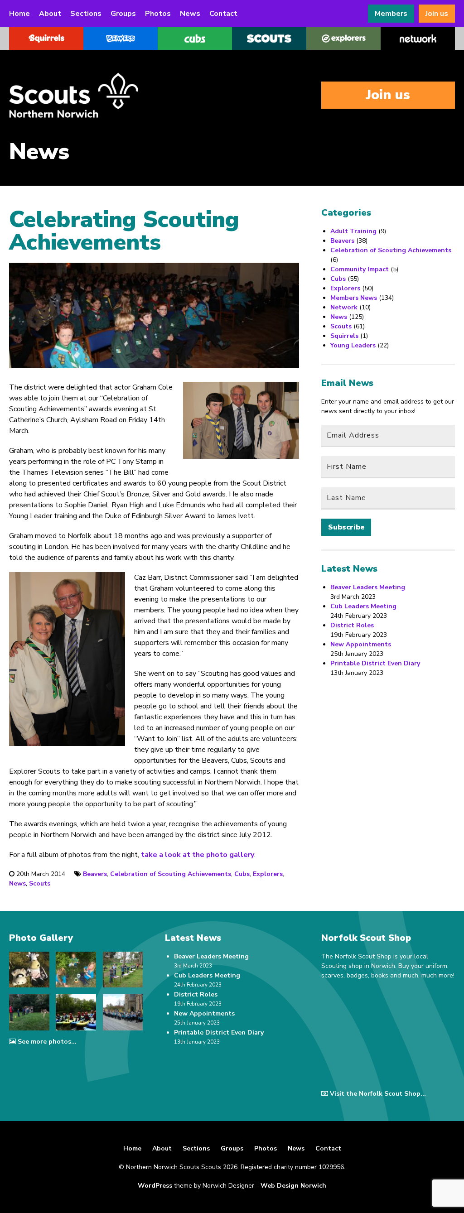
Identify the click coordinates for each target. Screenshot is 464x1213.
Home (19, 14)
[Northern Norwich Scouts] (99, 95)
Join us (436, 14)
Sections (86, 14)
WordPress (155, 1185)
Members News (353, 298)
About (50, 14)
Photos (158, 14)
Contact (223, 14)
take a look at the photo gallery (197, 855)
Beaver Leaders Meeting (367, 587)
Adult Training (353, 231)
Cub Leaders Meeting (363, 606)
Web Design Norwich (293, 1185)
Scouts (39, 883)
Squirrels (344, 336)
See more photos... (47, 1041)
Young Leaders (353, 345)
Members (391, 14)
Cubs (242, 874)
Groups (123, 14)
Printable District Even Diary (375, 663)
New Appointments (360, 644)
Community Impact (359, 269)
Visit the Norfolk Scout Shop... (378, 1093)
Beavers (95, 874)
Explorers (268, 874)
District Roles (352, 625)
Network (344, 307)
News (190, 14)
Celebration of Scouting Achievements (170, 874)
